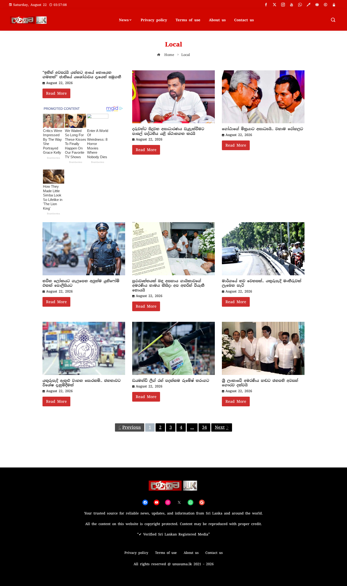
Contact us (244, 20)
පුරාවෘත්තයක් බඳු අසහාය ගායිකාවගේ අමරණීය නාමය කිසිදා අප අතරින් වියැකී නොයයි (168, 286)
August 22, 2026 (59, 83)
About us (217, 20)
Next (220, 427)
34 (204, 427)
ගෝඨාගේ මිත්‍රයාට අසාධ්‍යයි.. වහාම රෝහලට (262, 129)
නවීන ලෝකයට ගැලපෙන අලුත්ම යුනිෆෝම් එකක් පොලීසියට (80, 283)
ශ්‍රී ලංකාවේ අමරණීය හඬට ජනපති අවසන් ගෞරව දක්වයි (260, 383)
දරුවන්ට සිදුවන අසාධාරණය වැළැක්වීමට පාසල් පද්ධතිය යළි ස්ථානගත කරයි (168, 131)
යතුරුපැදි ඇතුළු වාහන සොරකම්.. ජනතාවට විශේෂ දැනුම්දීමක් (81, 383)
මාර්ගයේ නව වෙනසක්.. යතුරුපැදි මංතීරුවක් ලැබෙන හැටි (261, 283)
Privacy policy (154, 20)
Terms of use (188, 20)
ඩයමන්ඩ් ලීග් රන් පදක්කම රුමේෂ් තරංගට (170, 380)
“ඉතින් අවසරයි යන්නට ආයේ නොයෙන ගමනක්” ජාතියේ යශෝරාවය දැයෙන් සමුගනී (81, 75)
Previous (131, 427)
